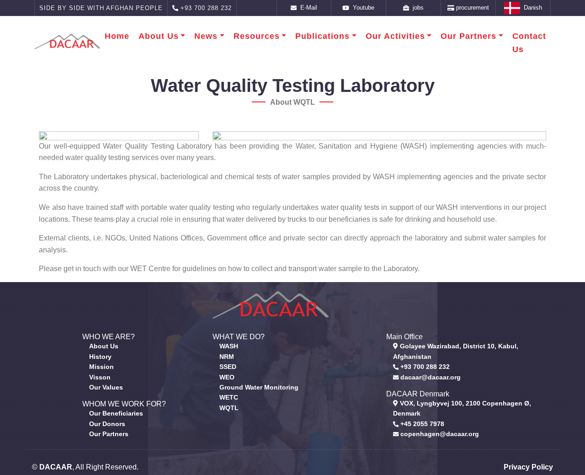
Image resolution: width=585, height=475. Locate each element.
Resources (257, 36)
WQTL (229, 407)
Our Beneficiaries (116, 413)
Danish (531, 7)
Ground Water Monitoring (258, 387)
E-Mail (307, 7)
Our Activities (395, 36)
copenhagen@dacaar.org (439, 434)
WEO (226, 377)
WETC (228, 397)
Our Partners (468, 36)
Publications (322, 36)
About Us (158, 36)
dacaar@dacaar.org (430, 377)
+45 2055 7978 (421, 423)
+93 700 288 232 (424, 366)
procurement (471, 7)
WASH (228, 346)
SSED (227, 366)
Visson (100, 377)
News (206, 36)
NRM (226, 356)
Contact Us (529, 43)
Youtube (361, 7)
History (100, 356)
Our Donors (107, 423)
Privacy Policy (528, 467)
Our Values (106, 387)
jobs (416, 7)
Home (117, 36)
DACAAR (55, 467)
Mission (101, 366)
